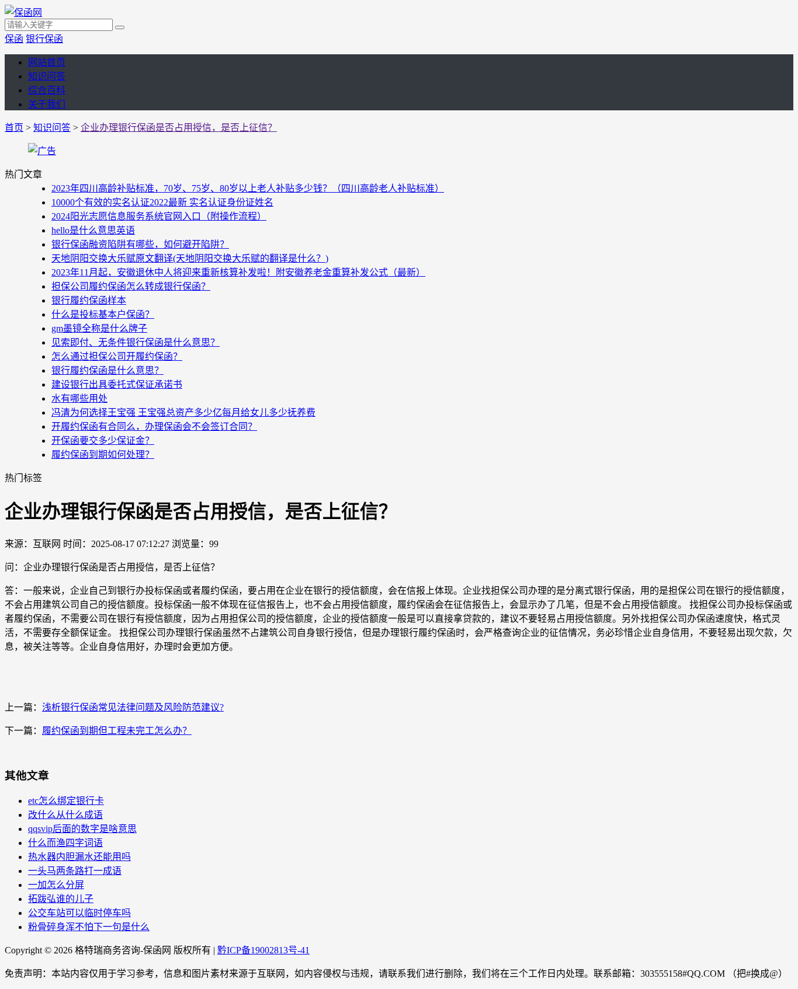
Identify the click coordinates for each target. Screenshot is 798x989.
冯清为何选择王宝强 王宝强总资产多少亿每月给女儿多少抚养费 (183, 412)
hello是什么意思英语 (93, 230)
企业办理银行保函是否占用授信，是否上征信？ (179, 128)
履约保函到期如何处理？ (102, 454)
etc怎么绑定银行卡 (66, 801)
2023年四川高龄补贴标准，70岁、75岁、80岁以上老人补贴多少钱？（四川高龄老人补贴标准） (247, 188)
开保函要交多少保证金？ (102, 440)
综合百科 (46, 90)
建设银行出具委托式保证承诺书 (116, 384)
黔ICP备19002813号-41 (263, 950)
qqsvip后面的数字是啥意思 (82, 829)
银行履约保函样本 (88, 300)
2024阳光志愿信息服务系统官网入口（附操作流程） (158, 216)
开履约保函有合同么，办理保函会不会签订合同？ (154, 426)
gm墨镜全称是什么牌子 (99, 328)
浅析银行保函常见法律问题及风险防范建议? (133, 707)
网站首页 (46, 62)
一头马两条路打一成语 (75, 871)
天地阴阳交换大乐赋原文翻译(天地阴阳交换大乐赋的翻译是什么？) (189, 258)
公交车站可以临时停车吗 (79, 913)
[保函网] (23, 13)
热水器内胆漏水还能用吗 (79, 857)
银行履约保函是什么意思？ (107, 370)
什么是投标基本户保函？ (102, 314)
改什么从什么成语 (65, 815)
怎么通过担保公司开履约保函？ (116, 356)
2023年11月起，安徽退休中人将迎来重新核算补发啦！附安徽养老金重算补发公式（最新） (238, 272)
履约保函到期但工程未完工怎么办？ (117, 731)
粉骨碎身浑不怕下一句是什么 (89, 927)
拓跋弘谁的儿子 (60, 899)
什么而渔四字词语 (65, 843)
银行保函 (44, 39)
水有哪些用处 (79, 398)
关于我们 (46, 104)
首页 (14, 128)
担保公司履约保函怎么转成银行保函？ (130, 286)
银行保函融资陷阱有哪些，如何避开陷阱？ (140, 244)
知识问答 (46, 76)
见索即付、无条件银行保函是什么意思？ (135, 342)
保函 (14, 39)
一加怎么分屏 (56, 885)
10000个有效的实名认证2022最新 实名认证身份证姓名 (162, 202)
